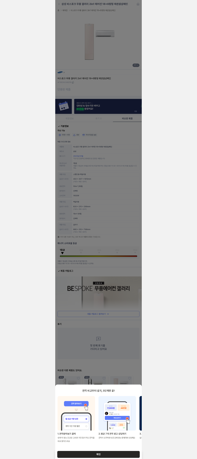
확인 (98, 454)
